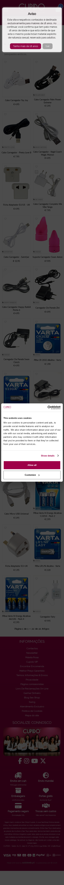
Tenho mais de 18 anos (25, 46)
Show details (47, 455)
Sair (48, 46)
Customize (30, 475)
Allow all (32, 465)
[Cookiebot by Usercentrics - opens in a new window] (48, 407)
